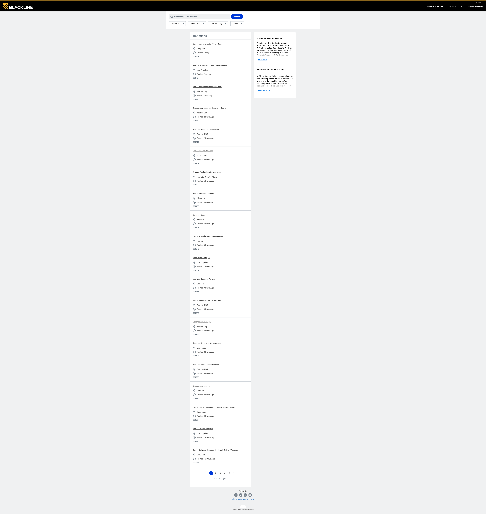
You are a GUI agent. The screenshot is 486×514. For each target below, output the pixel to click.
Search (237, 17)
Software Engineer (200, 215)
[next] (234, 473)
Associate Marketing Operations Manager (210, 65)
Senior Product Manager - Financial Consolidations (214, 407)
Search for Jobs (455, 6)
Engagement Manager (202, 322)
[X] (245, 495)
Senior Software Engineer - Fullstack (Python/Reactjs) (215, 450)
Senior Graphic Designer (203, 429)
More (236, 24)
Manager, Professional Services (206, 129)
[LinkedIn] (240, 495)
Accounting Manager (201, 258)
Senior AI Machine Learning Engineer (208, 236)
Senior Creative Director (203, 151)
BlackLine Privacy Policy (243, 499)
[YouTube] (250, 495)
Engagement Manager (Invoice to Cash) (209, 108)
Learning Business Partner (204, 279)
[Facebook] (236, 495)
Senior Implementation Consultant (207, 44)
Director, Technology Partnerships (207, 172)
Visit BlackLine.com (435, 6)
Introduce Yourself (475, 6)
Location (175, 24)
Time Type (195, 24)
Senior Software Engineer (203, 193)
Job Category (216, 24)
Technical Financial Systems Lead (207, 343)
